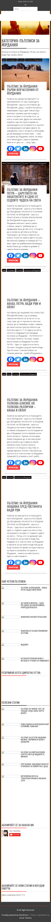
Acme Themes (25, 918)
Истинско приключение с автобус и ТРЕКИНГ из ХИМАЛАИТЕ (35, 659)
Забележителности (14, 163)
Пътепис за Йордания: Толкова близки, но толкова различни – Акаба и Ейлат (22, 404)
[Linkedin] (25, 148)
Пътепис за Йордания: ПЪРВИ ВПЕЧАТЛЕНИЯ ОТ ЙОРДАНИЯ (23, 89)
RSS (25, 5)
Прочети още (13, 153)
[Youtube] (40, 148)
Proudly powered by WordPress (15, 915)
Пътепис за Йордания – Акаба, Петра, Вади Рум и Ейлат (24, 303)
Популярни (11, 270)
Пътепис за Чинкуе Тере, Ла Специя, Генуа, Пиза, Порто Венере (32, 710)
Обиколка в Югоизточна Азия (34, 616)
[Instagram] (33, 148)
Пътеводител (11, 60)
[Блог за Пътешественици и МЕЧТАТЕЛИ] (25, 34)
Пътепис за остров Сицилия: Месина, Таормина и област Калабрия (33, 739)
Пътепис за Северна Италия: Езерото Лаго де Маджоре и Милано (33, 754)
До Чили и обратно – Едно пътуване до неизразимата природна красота (32, 605)
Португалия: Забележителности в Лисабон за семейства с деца (35, 765)
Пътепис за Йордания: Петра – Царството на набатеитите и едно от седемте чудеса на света (24, 194)
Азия (4, 60)
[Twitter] (18, 148)
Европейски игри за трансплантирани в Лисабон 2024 (33, 778)
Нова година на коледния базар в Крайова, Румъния (35, 725)
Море (9, 374)
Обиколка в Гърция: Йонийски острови (34, 631)
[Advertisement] (25, 860)
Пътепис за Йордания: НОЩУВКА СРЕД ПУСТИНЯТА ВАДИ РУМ (24, 506)
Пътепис (21, 60)
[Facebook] (10, 148)
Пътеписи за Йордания (33, 60)
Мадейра (24, 644)
